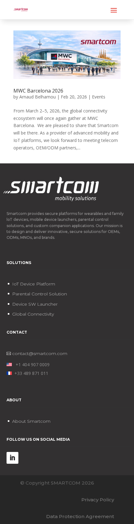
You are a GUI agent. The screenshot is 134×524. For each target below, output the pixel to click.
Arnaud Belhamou (37, 97)
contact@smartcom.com (39, 353)
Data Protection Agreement (80, 516)
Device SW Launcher (35, 304)
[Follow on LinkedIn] (12, 458)
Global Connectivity (33, 314)
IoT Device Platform (33, 284)
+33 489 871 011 (30, 373)
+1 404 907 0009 (31, 364)
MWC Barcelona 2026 (38, 90)
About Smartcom (31, 421)
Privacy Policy (97, 500)
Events (98, 97)
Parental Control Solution (39, 294)
